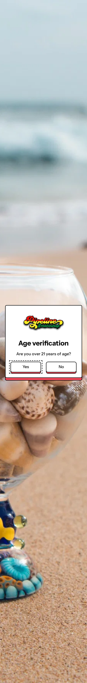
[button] (25, 367)
